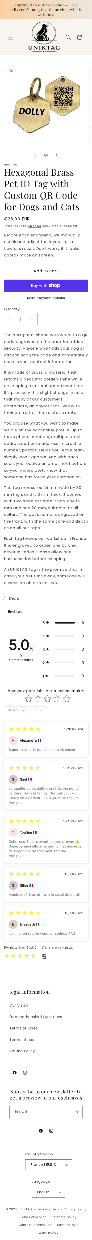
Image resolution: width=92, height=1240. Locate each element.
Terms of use (21, 1039)
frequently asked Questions (35, 1016)
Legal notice (48, 1233)
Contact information (35, 1225)
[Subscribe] (76, 1112)
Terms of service (33, 1217)
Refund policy (48, 1209)
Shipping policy (64, 1217)
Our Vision (18, 1005)
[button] (10, 37)
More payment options (46, 298)
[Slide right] (57, 155)
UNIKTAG (25, 1209)
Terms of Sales (23, 1028)
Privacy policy (75, 1209)
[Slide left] (35, 155)
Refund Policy (22, 1051)
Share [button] (14, 598)
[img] (25, 729)
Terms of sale (67, 1225)
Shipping (34, 226)
